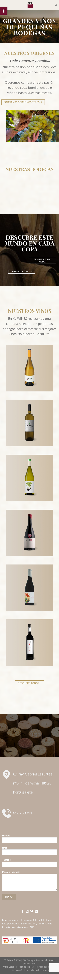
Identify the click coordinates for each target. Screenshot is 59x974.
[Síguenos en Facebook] (22, 911)
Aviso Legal (8, 966)
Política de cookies (25, 966)
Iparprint (40, 960)
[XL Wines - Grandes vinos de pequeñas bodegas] (30, 5)
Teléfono (6, 859)
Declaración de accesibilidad (25, 970)
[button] (3, 11)
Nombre (6, 835)
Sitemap (45, 970)
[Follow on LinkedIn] (36, 911)
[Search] (56, 5)
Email (4, 847)
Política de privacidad (46, 966)
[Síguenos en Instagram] (27, 911)
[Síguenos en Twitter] (31, 911)
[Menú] (4, 4)
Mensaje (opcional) (11, 872)
